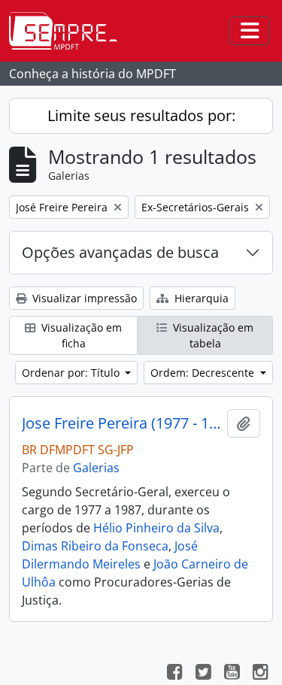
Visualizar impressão (83, 298)
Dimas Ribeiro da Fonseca (95, 546)
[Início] (69, 31)
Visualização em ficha (80, 335)
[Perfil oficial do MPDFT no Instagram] (260, 673)
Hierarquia (200, 298)
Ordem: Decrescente (203, 372)
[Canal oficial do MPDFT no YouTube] (231, 673)
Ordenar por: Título (72, 372)
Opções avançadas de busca (120, 252)
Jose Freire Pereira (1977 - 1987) (121, 423)
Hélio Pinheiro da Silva (156, 528)
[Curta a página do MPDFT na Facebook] (174, 673)
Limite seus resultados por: (141, 115)
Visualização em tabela (211, 335)
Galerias (96, 467)
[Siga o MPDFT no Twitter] (203, 673)
